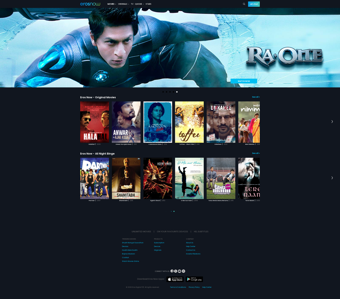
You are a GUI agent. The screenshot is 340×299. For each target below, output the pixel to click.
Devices (157, 246)
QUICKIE (139, 4)
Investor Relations (193, 254)
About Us (189, 243)
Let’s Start (254, 4)
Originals (157, 250)
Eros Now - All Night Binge (97, 153)
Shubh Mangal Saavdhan (132, 243)
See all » (256, 97)
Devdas (125, 246)
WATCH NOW (244, 81)
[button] (163, 92)
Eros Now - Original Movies (98, 97)
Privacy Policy (194, 287)
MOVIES (111, 4)
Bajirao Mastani (128, 254)
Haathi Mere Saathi (129, 250)
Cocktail (125, 257)
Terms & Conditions (178, 287)
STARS (148, 4)
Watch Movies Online (130, 261)
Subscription (159, 243)
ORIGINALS (123, 4)
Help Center (190, 246)
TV (132, 4)
